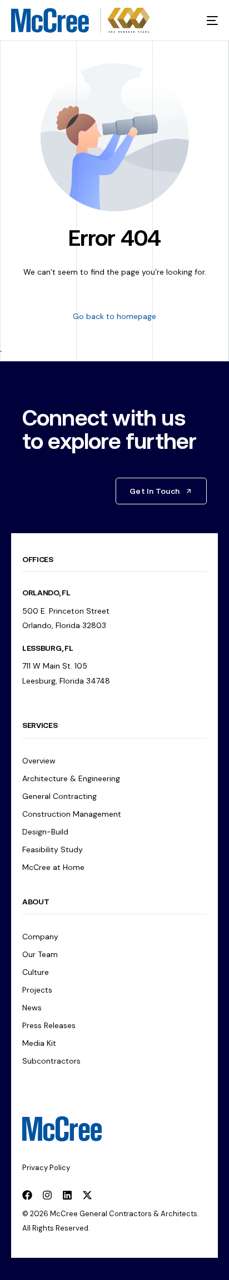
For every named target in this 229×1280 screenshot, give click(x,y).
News (32, 1008)
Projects (37, 990)
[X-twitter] (87, 1195)
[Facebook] (27, 1195)
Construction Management (71, 814)
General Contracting (59, 796)
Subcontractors (51, 1061)
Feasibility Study (52, 849)
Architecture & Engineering (71, 778)
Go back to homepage (114, 316)
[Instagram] (47, 1195)
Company (40, 937)
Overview (39, 761)
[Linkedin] (67, 1195)
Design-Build (45, 832)
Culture (35, 972)
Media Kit (39, 1043)
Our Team (40, 954)
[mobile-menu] (205, 20)
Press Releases (49, 1025)
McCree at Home (53, 867)
